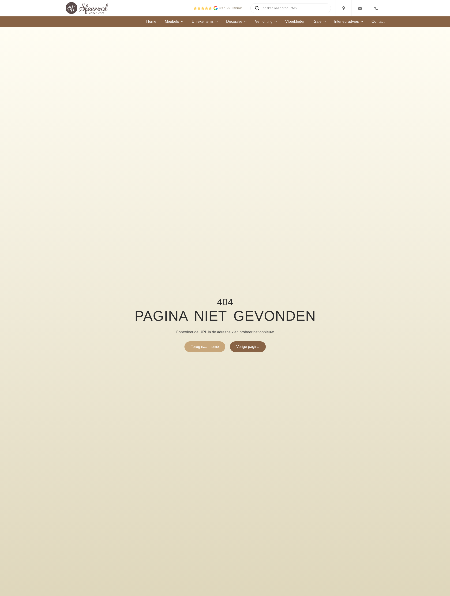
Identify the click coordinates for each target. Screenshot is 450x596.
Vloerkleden (295, 21)
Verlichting (264, 21)
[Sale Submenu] (324, 21)
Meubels (172, 21)
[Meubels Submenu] (181, 21)
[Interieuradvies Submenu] (361, 21)
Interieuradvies (346, 21)
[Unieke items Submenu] (216, 21)
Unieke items (203, 21)
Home (151, 21)
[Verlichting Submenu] (275, 21)
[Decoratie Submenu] (244, 21)
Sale (318, 21)
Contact (377, 21)
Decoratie (234, 21)
